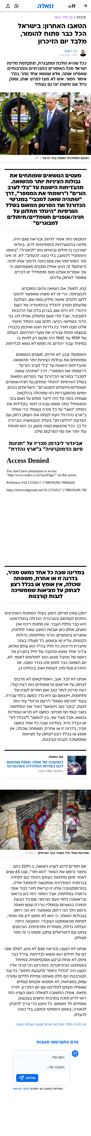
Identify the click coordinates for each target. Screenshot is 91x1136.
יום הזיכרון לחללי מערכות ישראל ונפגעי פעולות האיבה (51, 1024)
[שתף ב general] (8, 6)
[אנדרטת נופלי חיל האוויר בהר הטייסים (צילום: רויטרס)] (45, 823)
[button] (71, 6)
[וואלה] (45, 6)
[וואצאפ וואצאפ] (16, 6)
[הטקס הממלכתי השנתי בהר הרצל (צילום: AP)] (45, 127)
